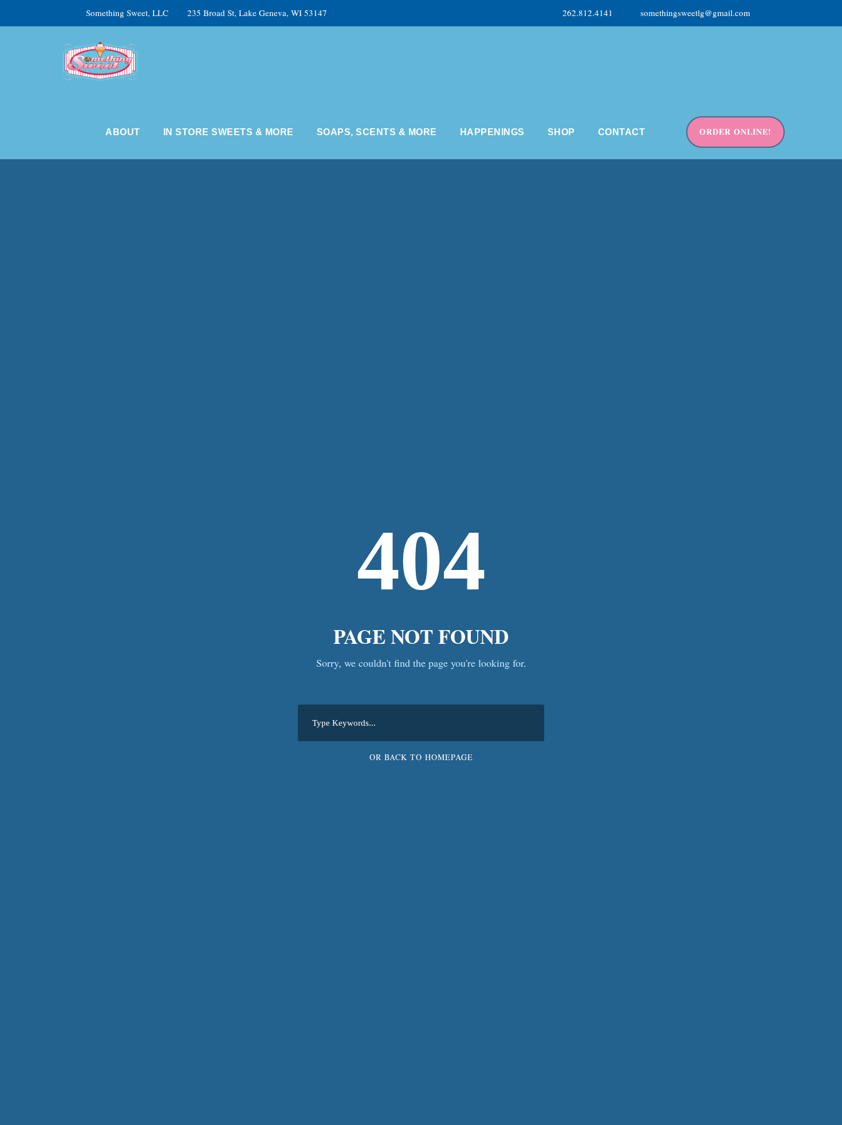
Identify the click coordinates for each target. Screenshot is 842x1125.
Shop (561, 132)
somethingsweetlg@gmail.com (695, 12)
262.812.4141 (587, 12)
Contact (622, 132)
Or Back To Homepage (421, 757)
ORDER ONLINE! (735, 131)
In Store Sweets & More (228, 132)
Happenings (492, 132)
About (122, 132)
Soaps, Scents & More (377, 132)
